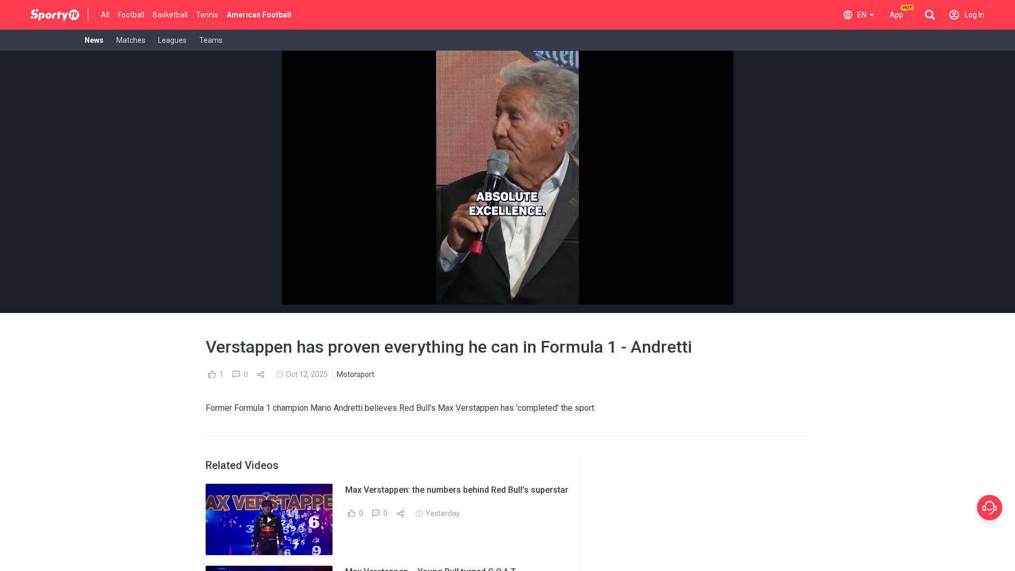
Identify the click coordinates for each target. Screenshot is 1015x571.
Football (131, 15)
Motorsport (355, 374)
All (105, 15)
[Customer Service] (989, 507)
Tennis (207, 15)
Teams (211, 40)
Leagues (172, 40)
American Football (259, 15)
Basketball (170, 15)
